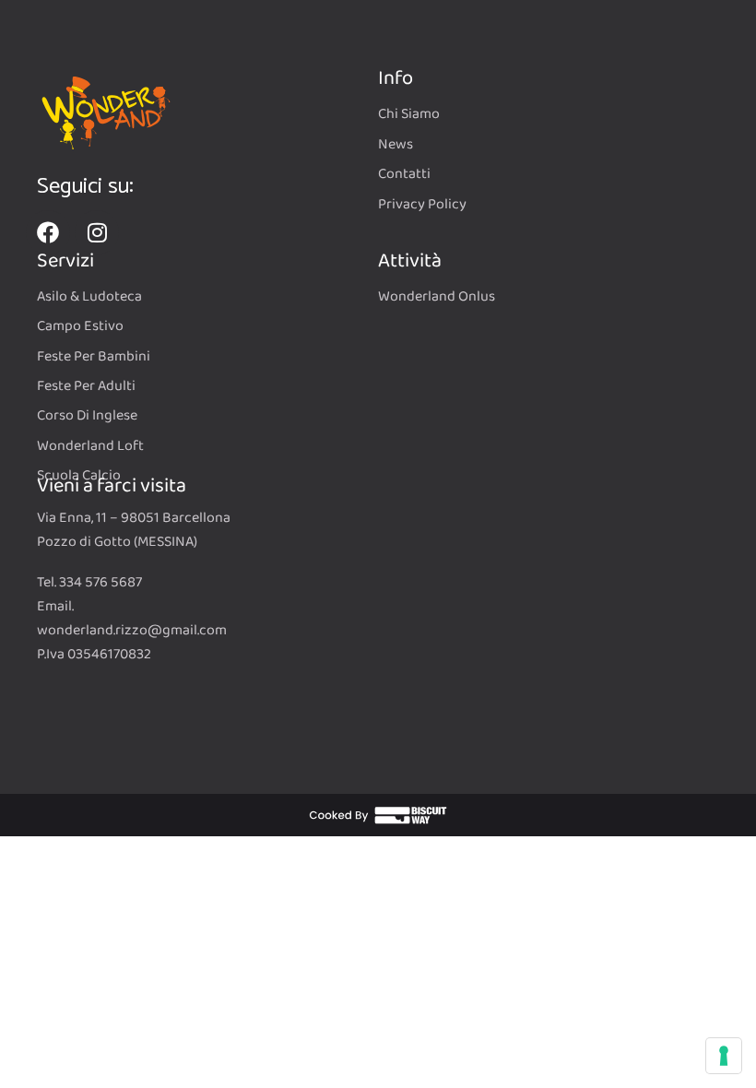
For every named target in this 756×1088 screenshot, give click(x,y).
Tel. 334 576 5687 (89, 582)
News (395, 145)
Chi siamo (409, 114)
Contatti (404, 174)
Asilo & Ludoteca (89, 297)
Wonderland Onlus (436, 297)
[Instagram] (97, 232)
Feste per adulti (86, 386)
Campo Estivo (80, 326)
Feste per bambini (93, 357)
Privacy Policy (422, 205)
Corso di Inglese (87, 416)
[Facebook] (48, 232)
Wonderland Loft (90, 446)
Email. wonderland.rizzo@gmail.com (132, 618)
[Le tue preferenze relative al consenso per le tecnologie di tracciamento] (723, 1055)
